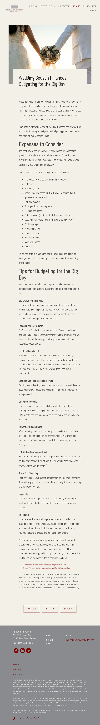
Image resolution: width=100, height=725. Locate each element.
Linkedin (68, 609)
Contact (92, 11)
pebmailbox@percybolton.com (80, 640)
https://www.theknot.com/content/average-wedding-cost (45, 565)
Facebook (31, 609)
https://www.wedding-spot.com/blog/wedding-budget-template (47, 568)
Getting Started (62, 6)
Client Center (89, 6)
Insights (76, 6)
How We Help (46, 6)
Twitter (50, 609)
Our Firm (33, 6)
